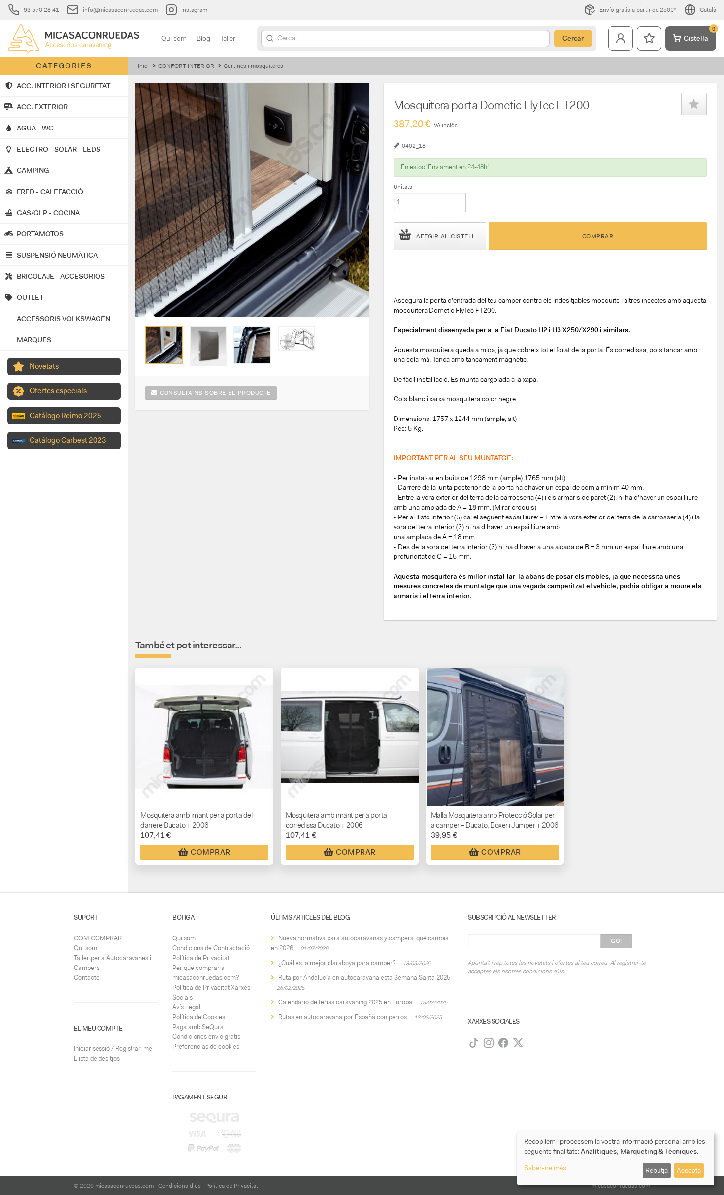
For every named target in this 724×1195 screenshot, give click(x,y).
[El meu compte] (620, 38)
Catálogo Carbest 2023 (68, 440)
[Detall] (164, 345)
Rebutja (656, 1170)
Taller (227, 38)
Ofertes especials (58, 391)
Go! (616, 941)
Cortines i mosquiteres (253, 66)
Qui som (174, 38)
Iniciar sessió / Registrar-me (113, 1048)
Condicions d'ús (179, 1186)
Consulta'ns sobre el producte (214, 393)
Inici (143, 66)
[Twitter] (518, 1043)
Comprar (598, 236)
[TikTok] (474, 1043)
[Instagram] (488, 1043)
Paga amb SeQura (198, 1027)
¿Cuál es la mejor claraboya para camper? (336, 963)
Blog (203, 38)
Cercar (573, 38)
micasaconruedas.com (124, 1186)
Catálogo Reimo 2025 (65, 415)
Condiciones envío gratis (206, 1037)
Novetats (44, 366)
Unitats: (404, 187)
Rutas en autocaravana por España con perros (342, 1017)
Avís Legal (186, 1007)
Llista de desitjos (97, 1058)
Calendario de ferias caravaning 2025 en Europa (345, 1002)
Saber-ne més (545, 1167)
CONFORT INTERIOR (186, 66)
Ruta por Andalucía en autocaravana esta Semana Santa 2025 (364, 977)
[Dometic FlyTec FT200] (208, 346)
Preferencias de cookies (205, 1046)
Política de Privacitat (201, 958)
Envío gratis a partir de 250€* (637, 10)
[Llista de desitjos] (649, 38)
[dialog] (615, 1158)
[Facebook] (503, 1043)
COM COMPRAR (98, 938)
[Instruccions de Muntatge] (296, 338)
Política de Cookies (198, 1017)
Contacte (86, 977)
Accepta (689, 1170)
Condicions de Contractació (211, 948)
